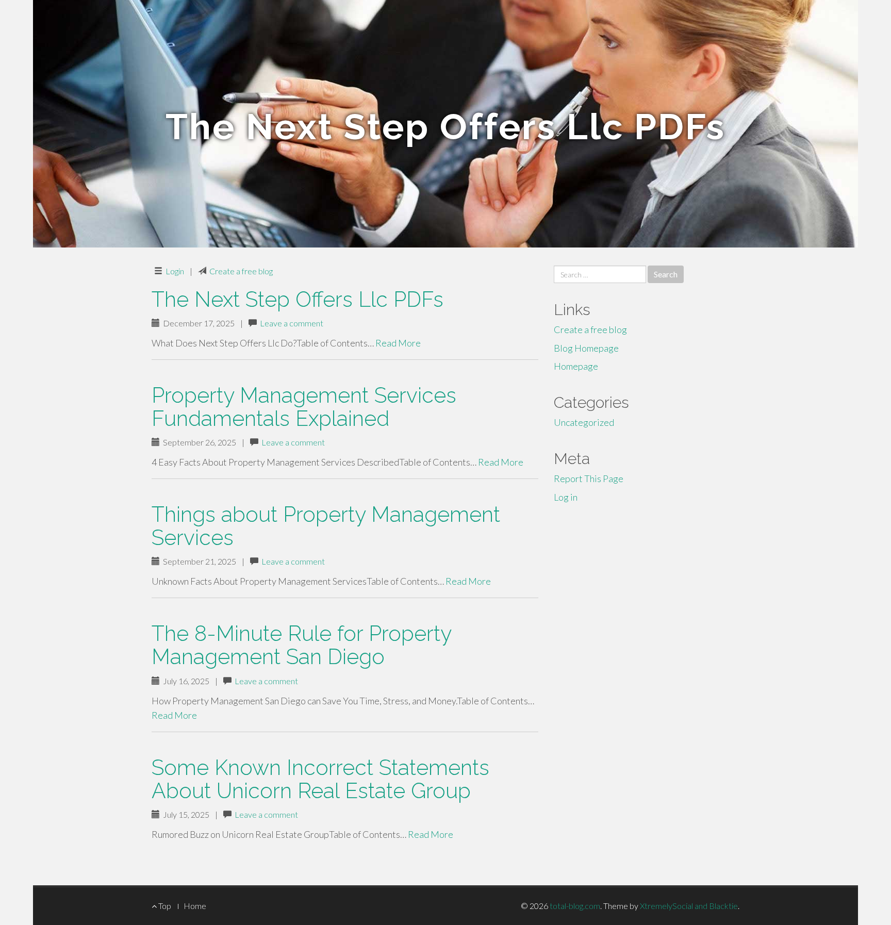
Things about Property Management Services (326, 526)
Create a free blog (241, 271)
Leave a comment (291, 323)
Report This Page (588, 478)
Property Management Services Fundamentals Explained (304, 407)
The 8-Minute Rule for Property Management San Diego (301, 645)
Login (175, 271)
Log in (566, 497)
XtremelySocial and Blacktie (689, 906)
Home (195, 906)
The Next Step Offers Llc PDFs (297, 299)
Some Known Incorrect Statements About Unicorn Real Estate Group (320, 779)
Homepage (576, 366)
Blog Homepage (586, 348)
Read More (398, 343)
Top (164, 906)
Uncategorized (584, 422)
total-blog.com (575, 906)
